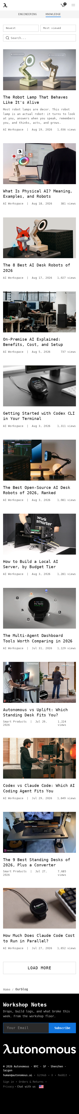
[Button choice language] (41, 1086)
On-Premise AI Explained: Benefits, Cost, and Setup (33, 342)
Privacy (8, 1086)
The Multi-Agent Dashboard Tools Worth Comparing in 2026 (37, 638)
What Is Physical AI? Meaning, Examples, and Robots (37, 194)
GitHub (41, 1075)
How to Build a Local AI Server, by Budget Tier (30, 564)
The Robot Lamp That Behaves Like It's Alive (35, 100)
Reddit (62, 1075)
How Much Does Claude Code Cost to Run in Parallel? (39, 938)
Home (6, 989)
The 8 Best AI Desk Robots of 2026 (36, 268)
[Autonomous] (5, 5)
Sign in (8, 1082)
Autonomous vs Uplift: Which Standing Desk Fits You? (35, 712)
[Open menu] (73, 5)
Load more (40, 968)
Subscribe (62, 1028)
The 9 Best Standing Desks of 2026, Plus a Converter (36, 862)
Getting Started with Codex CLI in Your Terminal (39, 416)
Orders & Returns (31, 1081)
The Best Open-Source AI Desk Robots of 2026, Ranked (36, 490)
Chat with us (26, 1086)
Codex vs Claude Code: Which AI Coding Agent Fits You (39, 788)
